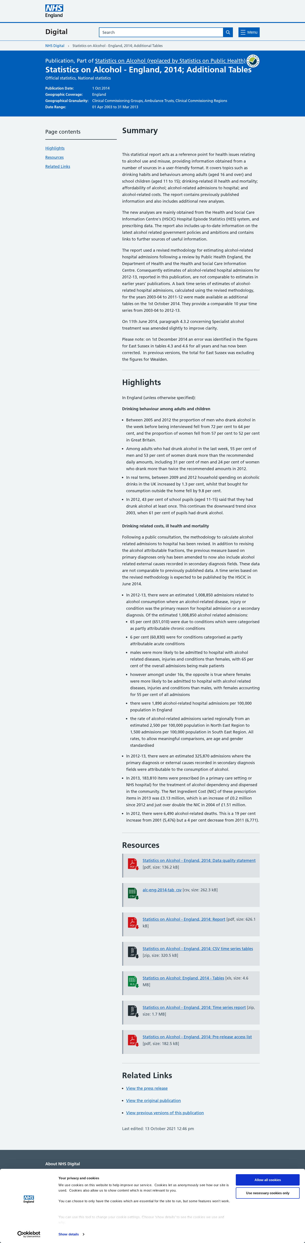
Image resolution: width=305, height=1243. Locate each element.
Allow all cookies (268, 1180)
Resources (54, 157)
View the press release (147, 1088)
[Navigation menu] (249, 32)
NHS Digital (54, 45)
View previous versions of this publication (165, 1112)
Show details (68, 1234)
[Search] (228, 32)
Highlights (55, 148)
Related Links (57, 166)
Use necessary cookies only (267, 1193)
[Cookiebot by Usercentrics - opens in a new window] (28, 1234)
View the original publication (153, 1100)
